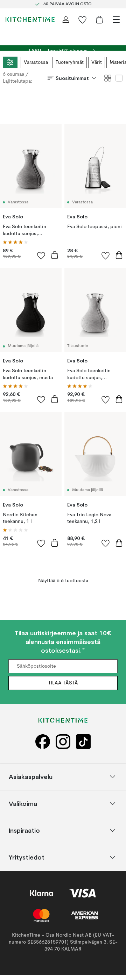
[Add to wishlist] (41, 255)
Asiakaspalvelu (30, 777)
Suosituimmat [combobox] (72, 78)
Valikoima (23, 804)
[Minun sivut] (65, 19)
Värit (96, 62)
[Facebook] (43, 741)
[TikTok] (83, 741)
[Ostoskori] (99, 19)
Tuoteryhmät (70, 62)
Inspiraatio (24, 830)
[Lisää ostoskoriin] (54, 255)
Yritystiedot (26, 857)
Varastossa (36, 62)
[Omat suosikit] (82, 19)
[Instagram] (63, 741)
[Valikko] (116, 19)
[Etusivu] (30, 19)
